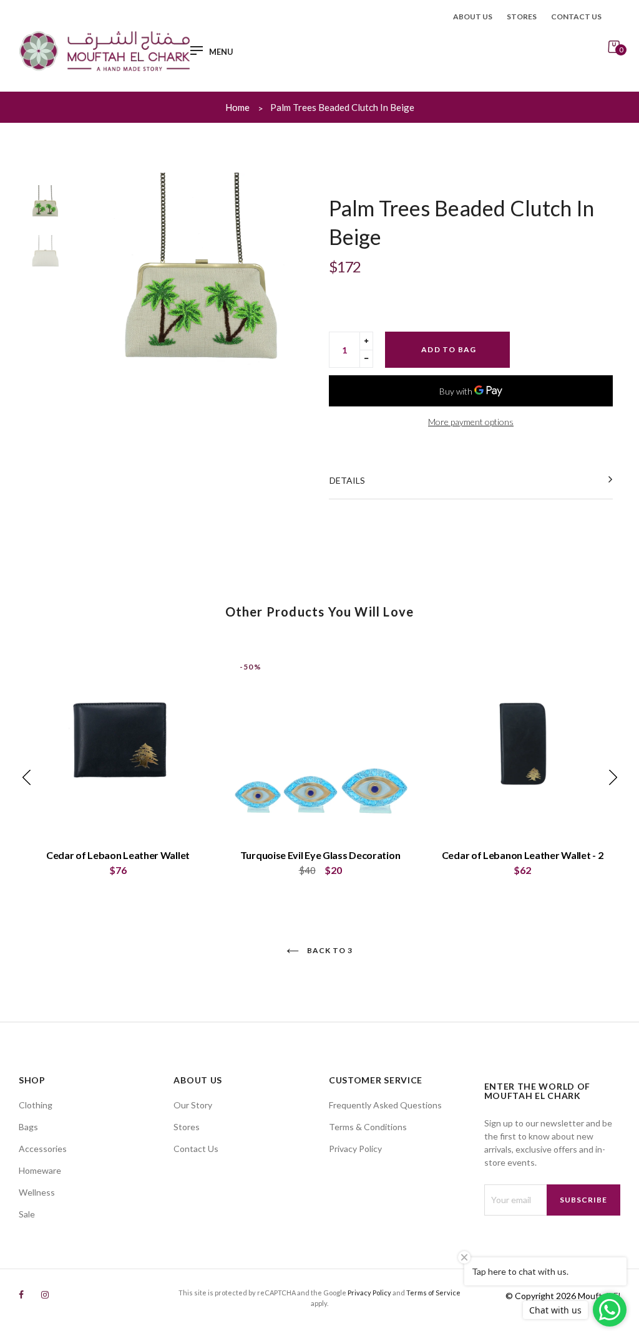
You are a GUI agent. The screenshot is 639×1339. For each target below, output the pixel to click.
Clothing (35, 1105)
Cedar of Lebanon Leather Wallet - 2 (522, 855)
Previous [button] (104, 283)
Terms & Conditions (368, 1126)
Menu (221, 52)
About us (472, 16)
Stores (522, 16)
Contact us (576, 16)
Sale (27, 1214)
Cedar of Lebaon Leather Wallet (118, 855)
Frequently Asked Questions (385, 1105)
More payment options (471, 421)
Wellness (37, 1192)
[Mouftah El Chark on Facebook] (21, 1294)
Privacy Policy (355, 1148)
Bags (28, 1126)
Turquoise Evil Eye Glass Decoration (320, 855)
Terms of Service (433, 1293)
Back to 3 (329, 950)
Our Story (192, 1105)
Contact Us (195, 1148)
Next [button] (294, 283)
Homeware (40, 1170)
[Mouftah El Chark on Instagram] (45, 1294)
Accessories (43, 1148)
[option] (199, 283)
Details (347, 480)
